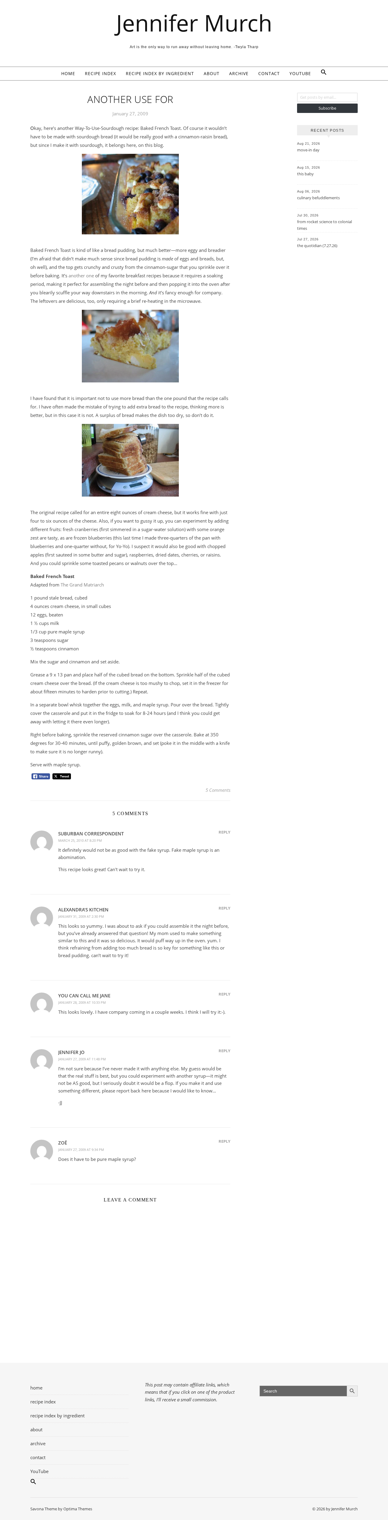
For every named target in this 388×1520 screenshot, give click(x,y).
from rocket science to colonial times (324, 225)
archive (239, 73)
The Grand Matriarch (82, 585)
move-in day (308, 150)
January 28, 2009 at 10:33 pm (82, 1002)
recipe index (100, 73)
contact (269, 73)
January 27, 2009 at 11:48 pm (82, 1059)
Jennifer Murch (194, 23)
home (68, 73)
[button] (321, 73)
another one (81, 276)
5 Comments (218, 790)
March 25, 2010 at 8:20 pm (80, 840)
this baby (305, 174)
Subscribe (327, 108)
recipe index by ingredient (160, 73)
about (211, 73)
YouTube (300, 73)
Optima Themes (77, 1509)
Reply (224, 832)
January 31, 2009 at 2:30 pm (81, 916)
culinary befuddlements (318, 197)
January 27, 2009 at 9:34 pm (81, 1149)
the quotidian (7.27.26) (317, 245)
